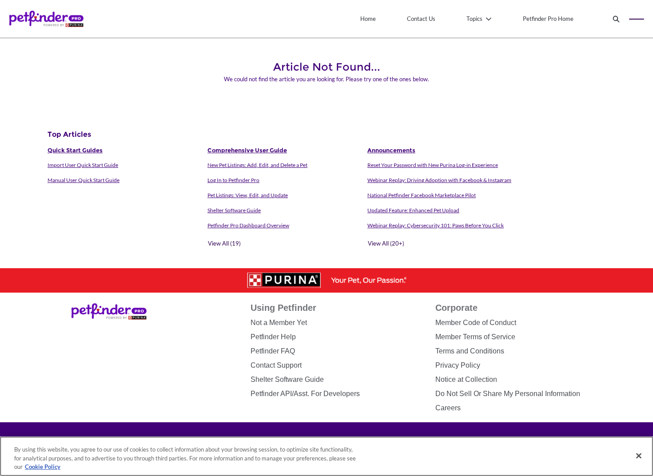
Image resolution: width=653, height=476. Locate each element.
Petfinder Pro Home (548, 18)
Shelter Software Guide (287, 379)
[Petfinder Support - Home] (46, 19)
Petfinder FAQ (273, 351)
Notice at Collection (466, 379)
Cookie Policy (42, 466)
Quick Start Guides (75, 150)
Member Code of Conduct (475, 322)
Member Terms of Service (475, 337)
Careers (448, 408)
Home (368, 18)
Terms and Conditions (469, 351)
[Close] (639, 455)
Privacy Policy (457, 365)
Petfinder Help (273, 337)
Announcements (391, 150)
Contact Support (276, 365)
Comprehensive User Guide (247, 150)
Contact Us (421, 18)
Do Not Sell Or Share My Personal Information (507, 393)
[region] (326, 456)
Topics (474, 18)
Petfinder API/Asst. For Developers (305, 393)
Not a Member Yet (279, 322)
